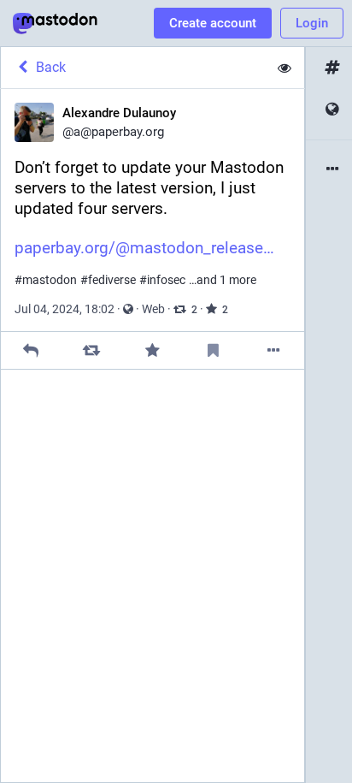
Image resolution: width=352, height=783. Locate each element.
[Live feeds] (329, 110)
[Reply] (31, 350)
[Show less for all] (284, 67)
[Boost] (92, 350)
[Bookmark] (213, 350)
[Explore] (329, 68)
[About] (329, 170)
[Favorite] (152, 350)
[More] (274, 350)
